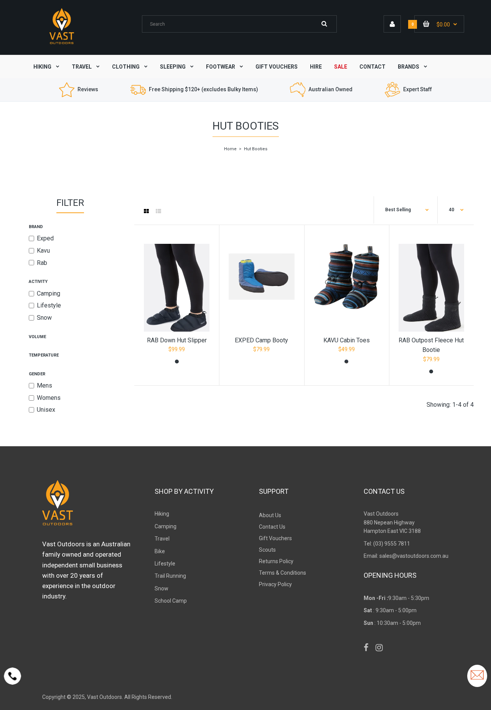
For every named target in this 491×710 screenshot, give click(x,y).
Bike (160, 551)
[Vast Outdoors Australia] (62, 44)
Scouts (267, 550)
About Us (270, 515)
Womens (49, 397)
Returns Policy (276, 561)
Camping (48, 293)
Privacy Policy (275, 584)
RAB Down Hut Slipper (177, 340)
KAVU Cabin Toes (346, 340)
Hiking (162, 514)
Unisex (46, 409)
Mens (44, 385)
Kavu (43, 250)
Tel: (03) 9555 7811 (387, 544)
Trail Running (170, 576)
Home (230, 148)
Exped (45, 238)
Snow (44, 317)
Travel (162, 539)
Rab (42, 262)
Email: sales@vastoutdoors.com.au (406, 556)
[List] (158, 211)
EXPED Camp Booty (261, 340)
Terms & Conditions (282, 573)
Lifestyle (49, 305)
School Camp (171, 601)
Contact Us (272, 527)
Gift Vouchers (275, 538)
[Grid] (146, 211)
